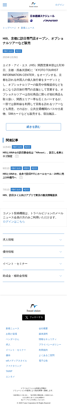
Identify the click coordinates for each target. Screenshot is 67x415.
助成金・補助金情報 (15, 275)
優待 (8, 355)
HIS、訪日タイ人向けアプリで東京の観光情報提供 (30, 195)
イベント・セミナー (15, 263)
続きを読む (33, 126)
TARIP (9, 371)
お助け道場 (11, 334)
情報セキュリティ (48, 339)
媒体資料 (43, 334)
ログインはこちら (14, 221)
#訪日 (18, 51)
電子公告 (43, 360)
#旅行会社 (8, 51)
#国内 (26, 168)
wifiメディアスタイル (16, 360)
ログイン (59, 5)
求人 (8, 344)
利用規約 (43, 350)
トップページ (9, 28)
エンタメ (10, 376)
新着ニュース (27, 28)
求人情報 (8, 239)
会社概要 (43, 328)
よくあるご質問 (46, 355)
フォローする (36, 317)
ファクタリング (13, 366)
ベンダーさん (12, 339)
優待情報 (8, 251)
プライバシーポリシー (50, 344)
